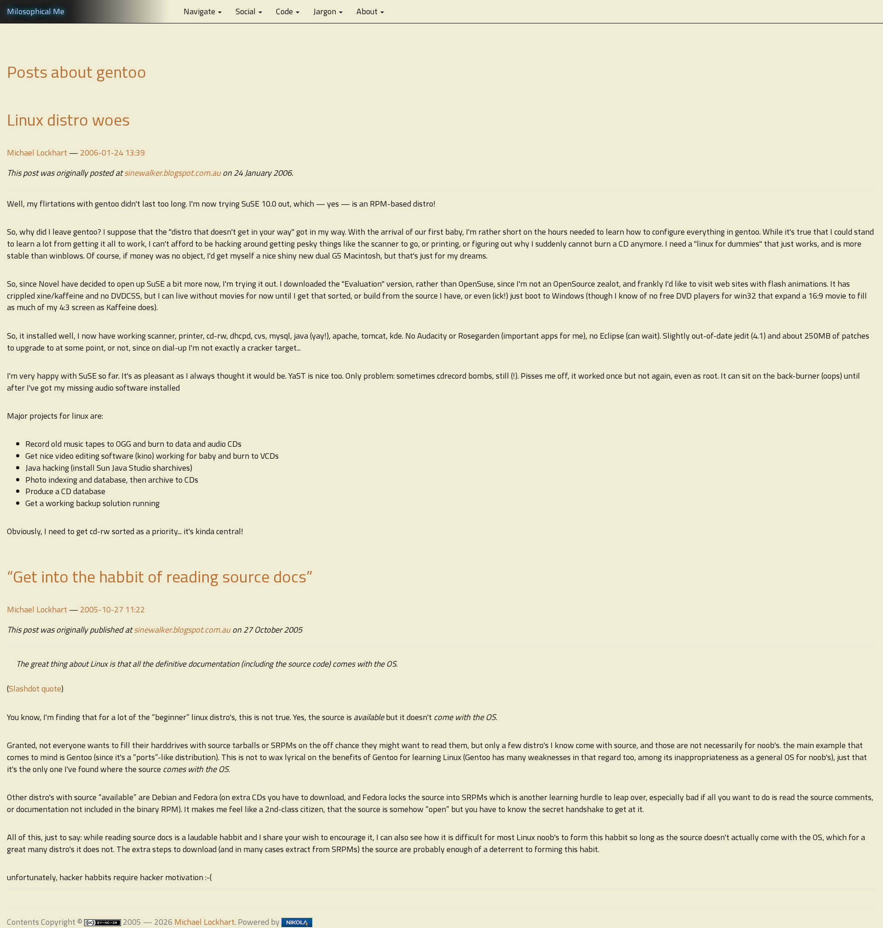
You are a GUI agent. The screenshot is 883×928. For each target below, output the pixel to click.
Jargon (325, 11)
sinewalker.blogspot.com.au (172, 173)
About (367, 11)
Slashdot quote (35, 688)
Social (246, 11)
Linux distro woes (68, 119)
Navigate (200, 11)
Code (285, 11)
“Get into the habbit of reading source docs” (160, 576)
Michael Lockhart (37, 152)
